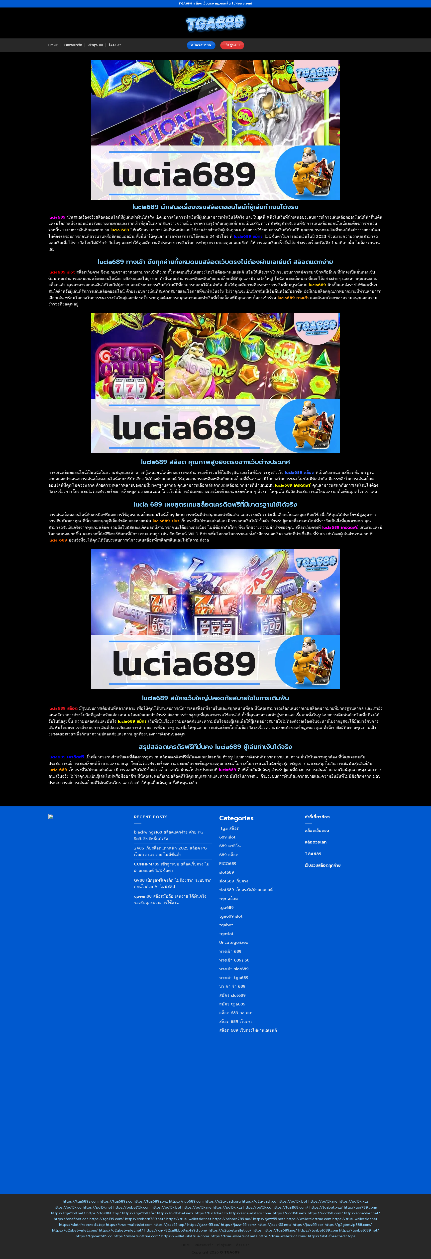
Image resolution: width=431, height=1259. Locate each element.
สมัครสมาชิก (73, 45)
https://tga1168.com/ (290, 1207)
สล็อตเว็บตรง (317, 831)
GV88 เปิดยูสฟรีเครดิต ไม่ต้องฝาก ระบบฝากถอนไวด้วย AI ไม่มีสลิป (173, 883)
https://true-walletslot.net (188, 1219)
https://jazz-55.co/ (203, 1224)
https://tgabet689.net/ (359, 1230)
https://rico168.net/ (290, 1213)
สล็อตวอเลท (315, 842)
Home (53, 45)
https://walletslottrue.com (309, 1219)
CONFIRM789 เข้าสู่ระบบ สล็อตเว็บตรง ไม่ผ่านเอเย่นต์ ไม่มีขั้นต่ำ (172, 867)
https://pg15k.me (323, 1201)
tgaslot (226, 934)
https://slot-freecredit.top (82, 1224)
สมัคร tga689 (232, 1004)
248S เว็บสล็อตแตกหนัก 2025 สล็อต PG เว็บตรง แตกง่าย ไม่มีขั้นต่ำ (170, 851)
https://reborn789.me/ (232, 1219)
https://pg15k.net (97, 1207)
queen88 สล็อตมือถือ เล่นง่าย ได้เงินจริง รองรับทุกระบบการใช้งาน (170, 899)
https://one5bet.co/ (71, 1219)
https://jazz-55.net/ (275, 1224)
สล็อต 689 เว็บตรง (235, 1022)
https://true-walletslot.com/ (283, 1236)
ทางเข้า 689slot (234, 960)
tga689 (226, 908)
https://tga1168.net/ (68, 1213)
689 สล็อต (228, 855)
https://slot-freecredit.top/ (331, 1236)
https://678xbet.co (211, 1213)
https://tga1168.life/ (139, 1213)
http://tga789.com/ (361, 1207)
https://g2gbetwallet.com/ (75, 1230)
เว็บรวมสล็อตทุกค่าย (323, 865)
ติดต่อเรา (114, 45)
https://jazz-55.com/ (238, 1224)
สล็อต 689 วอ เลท (235, 1013)
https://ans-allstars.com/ (250, 1213)
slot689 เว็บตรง (233, 881)
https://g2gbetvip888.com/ (348, 1224)
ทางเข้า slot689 (234, 969)
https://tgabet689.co (94, 1236)
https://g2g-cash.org (223, 1201)
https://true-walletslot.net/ (234, 1236)
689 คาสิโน (230, 846)
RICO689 (227, 864)
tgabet (226, 925)
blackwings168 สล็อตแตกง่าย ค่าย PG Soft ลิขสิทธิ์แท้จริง (168, 835)
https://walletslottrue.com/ (137, 1236)
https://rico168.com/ (325, 1213)
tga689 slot (230, 916)
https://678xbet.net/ (175, 1213)
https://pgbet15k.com (131, 1207)
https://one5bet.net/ (362, 1213)
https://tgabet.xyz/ (326, 1207)
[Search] (129, 45)
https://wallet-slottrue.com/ (185, 1236)
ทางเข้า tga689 (233, 978)
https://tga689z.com (81, 1201)
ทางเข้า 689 (230, 952)
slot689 (226, 872)
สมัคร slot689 (232, 995)
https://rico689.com (186, 1201)
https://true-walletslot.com (129, 1224)
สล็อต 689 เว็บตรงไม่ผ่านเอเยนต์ (248, 1030)
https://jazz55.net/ (269, 1219)
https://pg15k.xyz (353, 1201)
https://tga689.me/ (280, 1230)
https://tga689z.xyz (151, 1201)
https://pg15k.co (68, 1207)
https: (257, 1230)
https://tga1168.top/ (104, 1213)
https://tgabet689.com (318, 1230)
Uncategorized (233, 943)
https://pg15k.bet (292, 1201)
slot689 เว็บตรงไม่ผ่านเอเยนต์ (246, 890)
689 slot (227, 837)
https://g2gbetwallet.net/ (121, 1230)
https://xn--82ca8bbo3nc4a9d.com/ (176, 1230)
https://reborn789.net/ (145, 1219)
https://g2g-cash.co (259, 1201)
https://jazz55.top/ (170, 1224)
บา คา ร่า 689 (232, 986)
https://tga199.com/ (107, 1219)
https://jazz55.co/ (308, 1224)
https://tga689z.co (116, 1201)
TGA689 (313, 854)
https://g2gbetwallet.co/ (230, 1230)
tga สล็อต (229, 829)
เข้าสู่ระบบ (95, 45)
